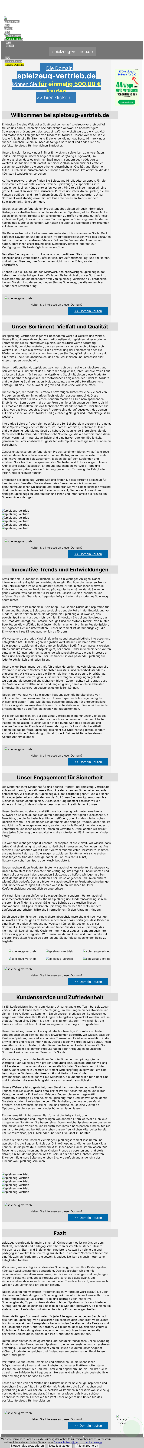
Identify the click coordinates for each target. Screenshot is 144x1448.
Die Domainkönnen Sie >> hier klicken (56, 83)
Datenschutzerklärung (66, 1442)
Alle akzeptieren (87, 1445)
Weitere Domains (14, 64)
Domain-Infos (11, 21)
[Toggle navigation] (139, 6)
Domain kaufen (13, 61)
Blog (6, 25)
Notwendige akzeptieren (27, 1445)
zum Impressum (92, 1442)
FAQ (7, 32)
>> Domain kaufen (88, 311)
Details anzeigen (60, 1445)
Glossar (8, 28)
